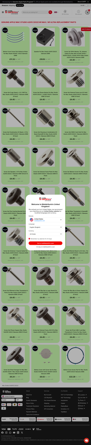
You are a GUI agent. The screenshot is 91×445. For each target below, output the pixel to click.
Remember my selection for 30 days (41, 238)
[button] (86, 440)
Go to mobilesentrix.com (45, 243)
